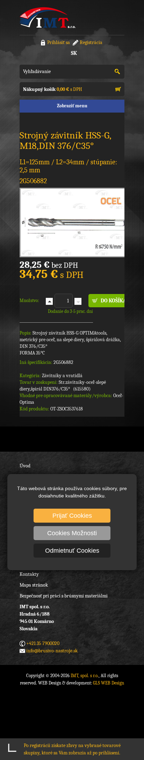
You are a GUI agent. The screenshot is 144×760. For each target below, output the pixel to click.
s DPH (52, 89)
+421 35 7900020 (42, 643)
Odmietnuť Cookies (72, 550)
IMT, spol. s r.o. (47, 17)
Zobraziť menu (72, 105)
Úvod (25, 465)
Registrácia (91, 42)
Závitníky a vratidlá (62, 376)
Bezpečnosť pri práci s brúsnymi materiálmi (64, 595)
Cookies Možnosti (72, 533)
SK (74, 53)
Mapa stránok (34, 585)
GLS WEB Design (108, 683)
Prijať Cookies (72, 515)
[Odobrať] (77, 301)
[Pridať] (49, 301)
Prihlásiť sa (58, 42)
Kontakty (29, 574)
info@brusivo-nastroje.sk (52, 650)
